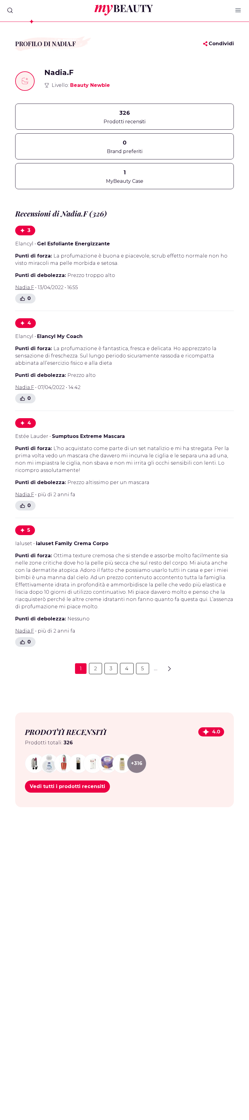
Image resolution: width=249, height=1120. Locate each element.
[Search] (10, 10)
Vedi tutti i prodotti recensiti (67, 786)
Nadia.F (24, 287)
